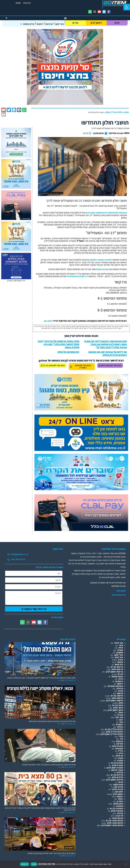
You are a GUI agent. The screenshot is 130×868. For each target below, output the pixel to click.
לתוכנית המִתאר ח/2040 (101, 259)
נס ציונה (49, 23)
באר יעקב (59, 23)
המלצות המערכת (115, 686)
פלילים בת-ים (117, 774)
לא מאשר (24, 864)
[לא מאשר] (126, 864)
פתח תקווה (118, 784)
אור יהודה (118, 642)
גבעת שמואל (117, 676)
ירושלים (119, 724)
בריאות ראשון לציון (114, 671)
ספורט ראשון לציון (115, 767)
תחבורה (119, 806)
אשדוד (120, 650)
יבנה (121, 719)
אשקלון (119, 652)
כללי (121, 736)
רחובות (40, 23)
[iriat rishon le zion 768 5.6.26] (81, 409)
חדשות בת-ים (117, 695)
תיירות (120, 813)
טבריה (120, 714)
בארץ (120, 659)
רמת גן (120, 801)
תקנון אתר (121, 591)
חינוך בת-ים (117, 705)
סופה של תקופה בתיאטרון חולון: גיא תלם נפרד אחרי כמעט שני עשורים (49, 764)
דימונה (120, 683)
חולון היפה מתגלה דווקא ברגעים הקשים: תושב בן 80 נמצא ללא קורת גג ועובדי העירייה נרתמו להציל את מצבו (40, 809)
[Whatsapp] (90, 12)
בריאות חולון (117, 669)
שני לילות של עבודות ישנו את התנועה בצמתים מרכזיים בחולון (107, 353)
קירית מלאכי (117, 789)
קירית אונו (118, 786)
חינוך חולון (118, 707)
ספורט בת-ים (117, 762)
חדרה (120, 690)
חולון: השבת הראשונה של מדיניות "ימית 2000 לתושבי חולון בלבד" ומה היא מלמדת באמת (58, 344)
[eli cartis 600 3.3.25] (16, 219)
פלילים (120, 772)
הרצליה (119, 688)
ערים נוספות (28, 23)
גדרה (120, 678)
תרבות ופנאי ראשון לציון (112, 825)
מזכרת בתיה (117, 746)
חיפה (120, 712)
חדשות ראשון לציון (114, 700)
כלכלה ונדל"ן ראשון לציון (111, 734)
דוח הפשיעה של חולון (68, 352)
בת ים (75, 22)
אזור (121, 645)
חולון (117, 22)
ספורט (120, 760)
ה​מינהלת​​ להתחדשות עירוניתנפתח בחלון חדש (106, 212)
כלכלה (120, 726)
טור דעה (119, 717)
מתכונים (119, 748)
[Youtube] (99, 12)
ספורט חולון (117, 765)
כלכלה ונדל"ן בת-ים (114, 729)
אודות (18, 2)
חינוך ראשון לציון (115, 710)
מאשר (34, 864)
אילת (120, 647)
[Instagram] (94, 12)
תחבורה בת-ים (116, 808)
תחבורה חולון (117, 810)
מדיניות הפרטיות (46, 864)
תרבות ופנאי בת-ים (114, 820)
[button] (126, 7)
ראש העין (119, 791)
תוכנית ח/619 (102, 269)
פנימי (120, 782)
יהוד (121, 722)
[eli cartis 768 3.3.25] (81, 530)
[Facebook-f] (109, 12)
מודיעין (119, 743)
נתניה (120, 758)
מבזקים (119, 741)
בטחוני (120, 662)
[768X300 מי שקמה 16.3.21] (81, 450)
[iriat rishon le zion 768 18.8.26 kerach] (81, 489)
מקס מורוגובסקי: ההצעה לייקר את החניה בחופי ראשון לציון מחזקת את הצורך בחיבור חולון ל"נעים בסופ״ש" (105, 344)
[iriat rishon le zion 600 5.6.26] (16, 187)
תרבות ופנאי (117, 818)
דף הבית (27, 2)
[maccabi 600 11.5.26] (16, 281)
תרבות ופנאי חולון (115, 822)
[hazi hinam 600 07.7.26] (65, 104)
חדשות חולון (117, 698)
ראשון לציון (96, 22)
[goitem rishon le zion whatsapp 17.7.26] (16, 156)
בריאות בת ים (117, 666)
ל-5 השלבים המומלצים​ (77, 276)
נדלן (121, 753)
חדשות (120, 693)
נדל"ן (120, 750)
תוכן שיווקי (118, 803)
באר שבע (119, 657)
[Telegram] (104, 12)
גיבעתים (119, 681)
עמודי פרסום (117, 770)
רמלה (120, 798)
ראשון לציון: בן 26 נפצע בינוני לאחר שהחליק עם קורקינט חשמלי (51, 853)
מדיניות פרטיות (119, 595)
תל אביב (119, 815)
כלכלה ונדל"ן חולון (114, 112)
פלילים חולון (117, 777)
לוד (121, 738)
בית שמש (119, 664)
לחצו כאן (48, 320)
